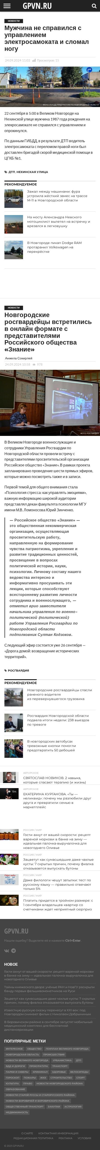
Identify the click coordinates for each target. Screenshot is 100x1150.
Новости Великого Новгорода (27, 1060)
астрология (72, 1106)
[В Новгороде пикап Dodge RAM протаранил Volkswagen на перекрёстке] (13, 250)
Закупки (54, 1106)
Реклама (65, 1138)
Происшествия (53, 1054)
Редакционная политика (33, 1138)
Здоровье (59, 1071)
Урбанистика (62, 1060)
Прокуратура (38, 1066)
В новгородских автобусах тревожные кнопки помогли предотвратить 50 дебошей (51, 745)
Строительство (61, 1077)
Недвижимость (17, 1112)
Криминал (40, 1071)
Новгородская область (22, 1054)
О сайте (27, 1133)
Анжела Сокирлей (18, 358)
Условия (84, 1138)
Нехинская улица (32, 172)
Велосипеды (79, 1071)
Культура (12, 1083)
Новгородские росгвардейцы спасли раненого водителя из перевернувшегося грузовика (59, 694)
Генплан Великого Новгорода (67, 1048)
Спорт (80, 1077)
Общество (34, 1048)
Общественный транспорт (24, 1106)
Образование (15, 1089)
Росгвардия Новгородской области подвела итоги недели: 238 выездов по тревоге (58, 720)
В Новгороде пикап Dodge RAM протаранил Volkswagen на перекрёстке (54, 247)
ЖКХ (43, 1077)
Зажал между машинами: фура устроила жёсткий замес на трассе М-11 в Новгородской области (57, 195)
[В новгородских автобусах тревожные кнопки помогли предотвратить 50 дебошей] (13, 748)
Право (27, 1083)
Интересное (14, 1048)
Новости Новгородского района (60, 1083)
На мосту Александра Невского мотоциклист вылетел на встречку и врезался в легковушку (58, 221)
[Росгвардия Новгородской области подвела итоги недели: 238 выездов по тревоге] (13, 723)
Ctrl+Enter (73, 940)
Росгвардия (18, 670)
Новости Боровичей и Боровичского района (37, 1100)
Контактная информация (58, 1133)
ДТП (12, 172)
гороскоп (12, 1077)
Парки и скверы (17, 1071)
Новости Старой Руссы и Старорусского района (40, 1095)
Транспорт (59, 1066)
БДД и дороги (15, 1066)
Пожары (30, 1077)
